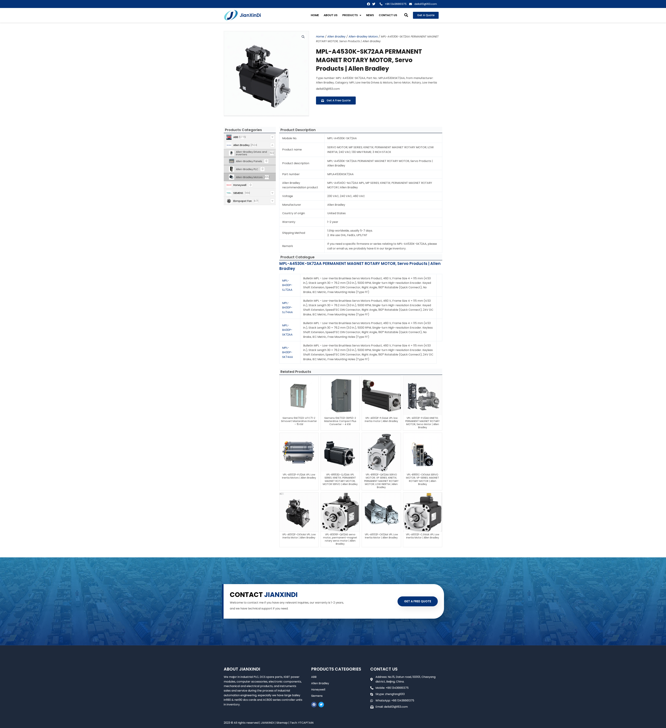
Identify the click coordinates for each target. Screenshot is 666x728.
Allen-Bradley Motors (363, 37)
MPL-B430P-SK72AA (287, 330)
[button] (406, 15)
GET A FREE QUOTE (417, 601)
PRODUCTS (350, 15)
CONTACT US (388, 15)
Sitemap (282, 723)
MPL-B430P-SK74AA (287, 352)
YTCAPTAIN (305, 723)
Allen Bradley (336, 37)
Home (320, 37)
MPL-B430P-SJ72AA (287, 285)
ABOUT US (331, 15)
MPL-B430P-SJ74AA (287, 307)
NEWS (370, 15)
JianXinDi (250, 15)
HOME (315, 15)
